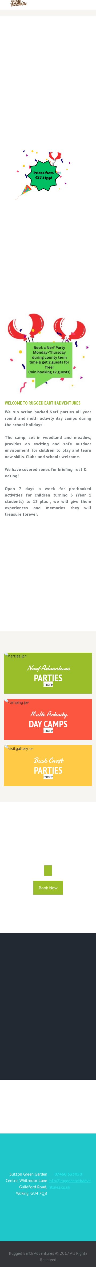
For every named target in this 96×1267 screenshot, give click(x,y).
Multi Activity (48, 714)
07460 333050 (68, 1174)
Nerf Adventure (48, 668)
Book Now (48, 887)
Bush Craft (48, 760)
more (48, 684)
